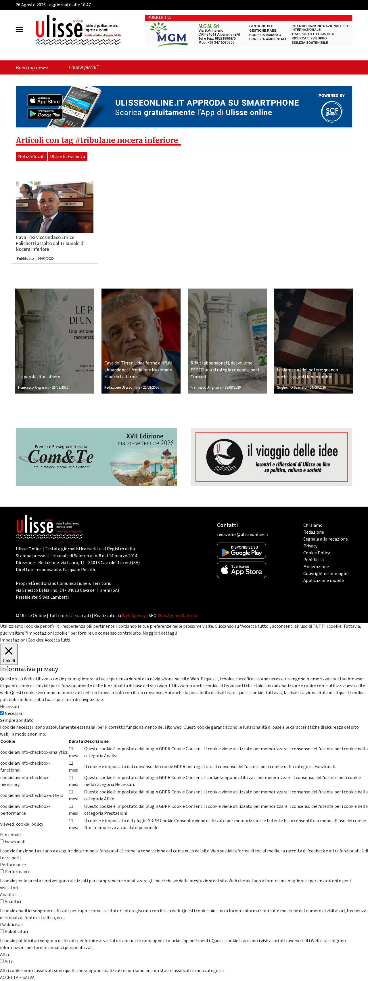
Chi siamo (313, 525)
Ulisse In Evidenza (67, 156)
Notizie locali (31, 156)
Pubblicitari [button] (11, 924)
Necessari (14, 713)
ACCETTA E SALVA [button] (17, 977)
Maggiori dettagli (160, 633)
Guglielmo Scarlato (292, 387)
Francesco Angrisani (33, 387)
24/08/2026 (318, 387)
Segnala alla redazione (325, 539)
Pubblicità (313, 560)
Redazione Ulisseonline (122, 387)
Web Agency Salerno (177, 615)
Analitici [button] (8, 895)
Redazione (313, 532)
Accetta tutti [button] (57, 640)
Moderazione (316, 567)
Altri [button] (4, 954)
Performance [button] (13, 865)
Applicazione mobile (323, 580)
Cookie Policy (316, 553)
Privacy (310, 546)
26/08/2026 (60, 387)
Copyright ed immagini (325, 573)
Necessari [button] (9, 706)
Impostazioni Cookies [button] (21, 640)
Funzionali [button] (10, 835)
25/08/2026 (233, 387)
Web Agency (133, 615)
